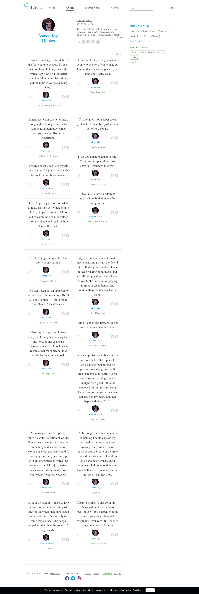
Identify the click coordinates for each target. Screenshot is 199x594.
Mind (103, 493)
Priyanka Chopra (151, 36)
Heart (103, 420)
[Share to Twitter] (67, 97)
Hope (103, 313)
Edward (104, 346)
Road (53, 244)
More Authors (136, 41)
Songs (102, 147)
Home (42, 374)
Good (92, 313)
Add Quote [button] (107, 573)
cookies (60, 590)
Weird (103, 92)
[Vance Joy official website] (78, 42)
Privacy (97, 573)
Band (99, 184)
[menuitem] (116, 54)
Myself (47, 193)
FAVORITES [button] (115, 8)
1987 (91, 23)
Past (54, 548)
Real (47, 156)
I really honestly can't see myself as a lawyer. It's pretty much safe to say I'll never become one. (48, 170)
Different (97, 221)
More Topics (135, 62)
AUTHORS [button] (70, 8)
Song (98, 92)
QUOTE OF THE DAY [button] (92, 8)
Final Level (55, 573)
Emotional (53, 374)
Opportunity (43, 323)
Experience (54, 156)
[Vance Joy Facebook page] (88, 42)
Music (90, 221)
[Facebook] (67, 578)
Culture (39, 106)
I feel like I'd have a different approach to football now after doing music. (98, 198)
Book (49, 244)
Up (42, 493)
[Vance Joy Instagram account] (98, 42)
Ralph (97, 346)
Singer (89, 20)
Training (46, 106)
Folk (55, 281)
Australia (81, 20)
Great (92, 147)
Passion (103, 544)
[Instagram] (79, 578)
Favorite (91, 346)
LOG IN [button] (172, 8)
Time (42, 548)
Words (47, 493)
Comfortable (55, 106)
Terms (88, 573)
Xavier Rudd (136, 36)
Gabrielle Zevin (149, 31)
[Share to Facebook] (63, 97)
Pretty (42, 193)
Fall (97, 544)
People (92, 92)
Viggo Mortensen (166, 31)
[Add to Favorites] (29, 97)
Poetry (52, 493)
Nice (50, 323)
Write (97, 147)
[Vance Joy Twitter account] (93, 42)
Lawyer (54, 193)
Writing (42, 156)
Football (104, 221)
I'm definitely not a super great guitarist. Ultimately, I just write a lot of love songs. (97, 124)
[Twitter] (73, 578)
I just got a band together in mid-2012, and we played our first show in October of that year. (97, 161)
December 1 (82, 23)
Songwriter (49, 281)
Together (93, 184)
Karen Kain (135, 31)
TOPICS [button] (52, 8)
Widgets (117, 573)
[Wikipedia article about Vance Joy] (83, 42)
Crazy (55, 323)
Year (103, 184)
